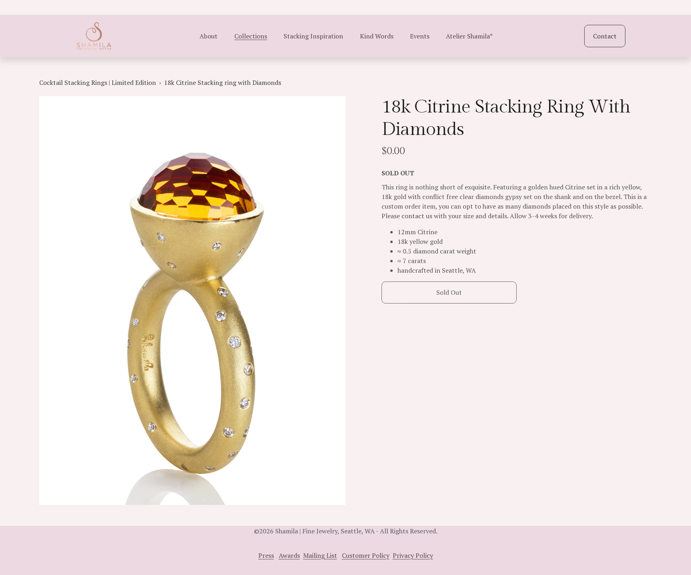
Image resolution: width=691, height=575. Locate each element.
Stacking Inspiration (313, 36)
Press (266, 555)
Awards (289, 555)
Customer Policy (365, 555)
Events (419, 36)
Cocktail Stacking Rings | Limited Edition (97, 82)
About (209, 36)
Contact (605, 36)
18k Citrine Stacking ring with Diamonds (222, 82)
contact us (416, 215)
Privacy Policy (413, 555)
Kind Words (376, 36)
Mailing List (320, 555)
